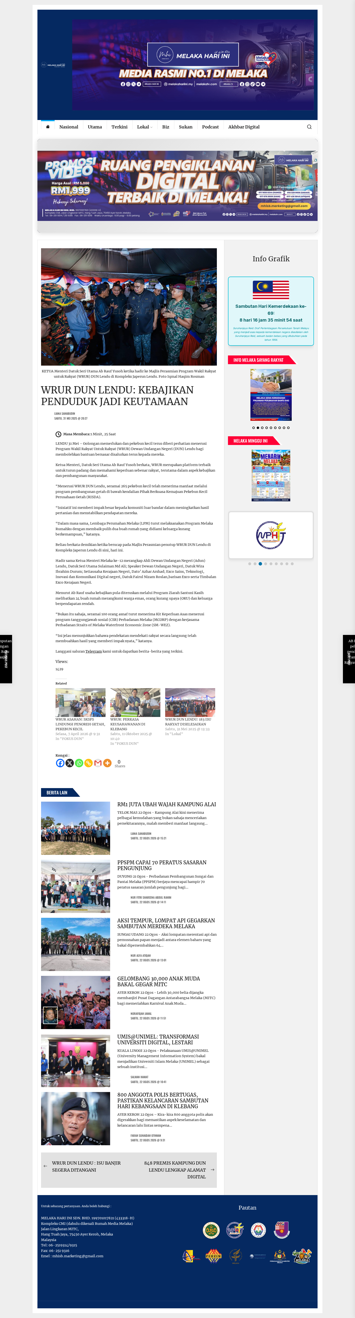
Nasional (68, 127)
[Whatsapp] (79, 763)
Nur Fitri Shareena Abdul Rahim (151, 897)
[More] (107, 763)
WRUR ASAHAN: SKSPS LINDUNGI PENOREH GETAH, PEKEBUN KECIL (80, 724)
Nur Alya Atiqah (141, 955)
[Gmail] (98, 763)
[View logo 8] (286, 559)
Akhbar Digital (244, 127)
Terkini (120, 127)
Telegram (93, 651)
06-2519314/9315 (63, 1245)
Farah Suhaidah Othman (146, 1135)
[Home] (48, 127)
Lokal (143, 127)
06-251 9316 (59, 1251)
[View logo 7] (281, 559)
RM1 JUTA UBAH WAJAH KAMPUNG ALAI (166, 804)
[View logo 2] (255, 559)
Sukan (185, 127)
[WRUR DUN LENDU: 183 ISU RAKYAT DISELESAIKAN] (190, 702)
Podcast (210, 127)
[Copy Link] (88, 763)
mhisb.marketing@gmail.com (77, 1256)
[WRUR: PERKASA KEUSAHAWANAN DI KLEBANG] (135, 702)
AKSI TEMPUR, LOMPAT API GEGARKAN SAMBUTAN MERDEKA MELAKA (166, 923)
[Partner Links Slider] (271, 531)
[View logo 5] (271, 560)
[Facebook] (60, 763)
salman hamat (139, 1077)
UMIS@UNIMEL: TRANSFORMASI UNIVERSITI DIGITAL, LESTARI (158, 1040)
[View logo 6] (276, 559)
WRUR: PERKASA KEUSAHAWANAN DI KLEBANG (127, 724)
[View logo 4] (265, 559)
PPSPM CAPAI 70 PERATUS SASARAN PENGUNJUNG (161, 865)
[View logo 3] (260, 559)
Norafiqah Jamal (141, 1013)
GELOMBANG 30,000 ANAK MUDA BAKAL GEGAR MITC (158, 981)
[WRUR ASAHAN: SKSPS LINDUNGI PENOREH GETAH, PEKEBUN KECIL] (81, 702)
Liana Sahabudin (64, 413)
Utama (95, 127)
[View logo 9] (292, 559)
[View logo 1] (249, 559)
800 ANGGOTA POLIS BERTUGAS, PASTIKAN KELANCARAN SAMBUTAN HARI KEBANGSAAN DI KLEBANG (162, 1100)
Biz (165, 127)
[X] (69, 763)
